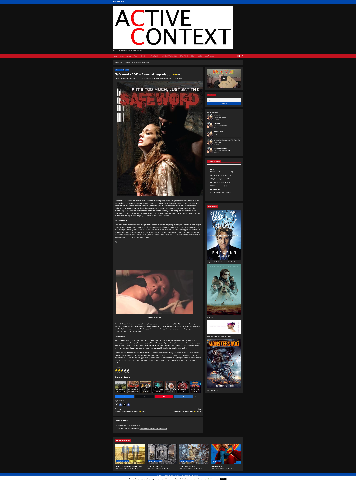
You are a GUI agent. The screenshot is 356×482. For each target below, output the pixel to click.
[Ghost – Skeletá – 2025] (162, 454)
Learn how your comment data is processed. (153, 428)
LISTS (200, 56)
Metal (150, 461)
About (121, 56)
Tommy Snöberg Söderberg (123, 78)
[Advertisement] (158, 256)
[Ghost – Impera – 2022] (194, 454)
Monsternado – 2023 (213, 390)
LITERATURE (154, 56)
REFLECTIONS (183, 56)
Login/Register (209, 56)
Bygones (217, 123)
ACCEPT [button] (223, 479)
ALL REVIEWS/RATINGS (169, 56)
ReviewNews (186, 475)
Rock (160, 461)
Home (115, 56)
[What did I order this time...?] (224, 78)
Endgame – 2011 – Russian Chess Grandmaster (221, 262)
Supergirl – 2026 (217, 466)
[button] (242, 56)
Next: (187, 410)
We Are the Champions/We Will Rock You (227, 140)
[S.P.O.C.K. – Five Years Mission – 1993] (130, 454)
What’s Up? (217, 115)
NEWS (193, 56)
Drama (117, 69)
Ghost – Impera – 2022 (187, 466)
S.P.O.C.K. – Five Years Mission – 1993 (128, 466)
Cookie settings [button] (213, 479)
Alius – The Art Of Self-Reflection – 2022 (219, 336)
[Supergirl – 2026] (226, 454)
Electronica (120, 461)
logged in (126, 425)
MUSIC (143, 56)
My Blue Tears (218, 132)
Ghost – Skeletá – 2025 (155, 466)
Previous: (126, 410)
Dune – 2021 (210, 317)
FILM (135, 56)
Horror (127, 69)
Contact (128, 56)
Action (214, 461)
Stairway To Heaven (220, 148)
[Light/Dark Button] (238, 56)
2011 (120, 401)
